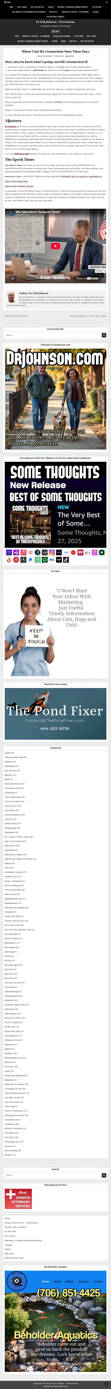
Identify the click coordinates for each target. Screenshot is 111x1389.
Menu (9, 2)
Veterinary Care (12, 1142)
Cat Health (9, 810)
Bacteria (8, 775)
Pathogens (9, 1009)
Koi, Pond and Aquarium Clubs (18, 929)
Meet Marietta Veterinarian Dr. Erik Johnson (28, 12)
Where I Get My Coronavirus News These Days (55, 51)
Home (11, 7)
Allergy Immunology (14, 757)
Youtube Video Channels (55, 16)
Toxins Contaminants (14, 1111)
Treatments (10, 1119)
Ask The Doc (10, 770)
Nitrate (8, 956)
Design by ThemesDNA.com (56, 1386)
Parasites (9, 1000)
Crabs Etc (9, 819)
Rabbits (8, 1049)
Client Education (12, 814)
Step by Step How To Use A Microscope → (89, 316)
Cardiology (9, 792)
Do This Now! (97, 7)
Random (71, 56)
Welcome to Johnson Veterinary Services (73, 7)
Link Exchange (11, 934)
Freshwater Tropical (14, 872)
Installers (9, 912)
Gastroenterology (13, 890)
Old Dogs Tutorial (13, 982)
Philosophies (11, 1013)
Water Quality (11, 1150)
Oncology (9, 987)
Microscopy (10, 947)
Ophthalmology (11, 991)
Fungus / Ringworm (13, 881)
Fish (6, 867)
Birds (7, 779)
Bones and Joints (12, 783)
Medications (10, 943)
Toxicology (9, 1106)
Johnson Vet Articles (14, 921)
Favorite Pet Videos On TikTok (18, 859)
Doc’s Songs (22, 7)
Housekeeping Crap (13, 898)
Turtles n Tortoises (13, 1128)
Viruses (8, 1146)
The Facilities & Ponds (15, 1093)
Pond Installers (11, 1035)
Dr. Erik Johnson (45, 56)
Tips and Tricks (12, 1102)
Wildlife (8, 1155)
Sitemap (96, 12)
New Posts (53, 12)
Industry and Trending (15, 907)
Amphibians (10, 766)
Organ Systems (11, 996)
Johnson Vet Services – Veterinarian (75, 12)
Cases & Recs (11, 806)
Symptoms (9, 1080)
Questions (9, 1044)
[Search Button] (106, 2)
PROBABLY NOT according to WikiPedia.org (81, 176)
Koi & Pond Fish (12, 925)
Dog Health (10, 845)
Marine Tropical (12, 938)
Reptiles (9, 1062)
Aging (7, 753)
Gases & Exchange (12, 885)
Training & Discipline (14, 1115)
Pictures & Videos (13, 1018)
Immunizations (11, 903)
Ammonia (9, 761)
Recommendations (13, 1058)
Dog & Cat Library (13, 841)
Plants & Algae (11, 1022)
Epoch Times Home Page (16, 181)
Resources (9, 1066)
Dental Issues (11, 823)
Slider (7, 1071)
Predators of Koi (12, 1040)
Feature (8, 863)
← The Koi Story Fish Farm (15, 316)
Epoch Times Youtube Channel (19, 186)
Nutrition (9, 969)
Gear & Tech (10, 894)
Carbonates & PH (12, 788)
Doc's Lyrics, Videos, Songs (17, 837)
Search (50, 7)
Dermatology (10, 828)
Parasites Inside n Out (15, 1004)
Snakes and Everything (15, 1075)
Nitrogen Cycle (11, 965)
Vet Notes (9, 1133)
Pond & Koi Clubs (12, 1031)
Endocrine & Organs (13, 854)
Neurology (9, 952)
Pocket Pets (10, 1027)
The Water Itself (12, 1097)
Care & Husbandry (13, 797)
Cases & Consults (12, 801)
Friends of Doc (11, 876)
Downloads (9, 850)
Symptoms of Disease (14, 1084)
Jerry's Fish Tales (13, 916)
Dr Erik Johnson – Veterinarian (55, 22)
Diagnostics (10, 832)
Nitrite (8, 960)
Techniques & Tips (13, 1088)
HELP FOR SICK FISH (37, 7)
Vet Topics (9, 1137)
